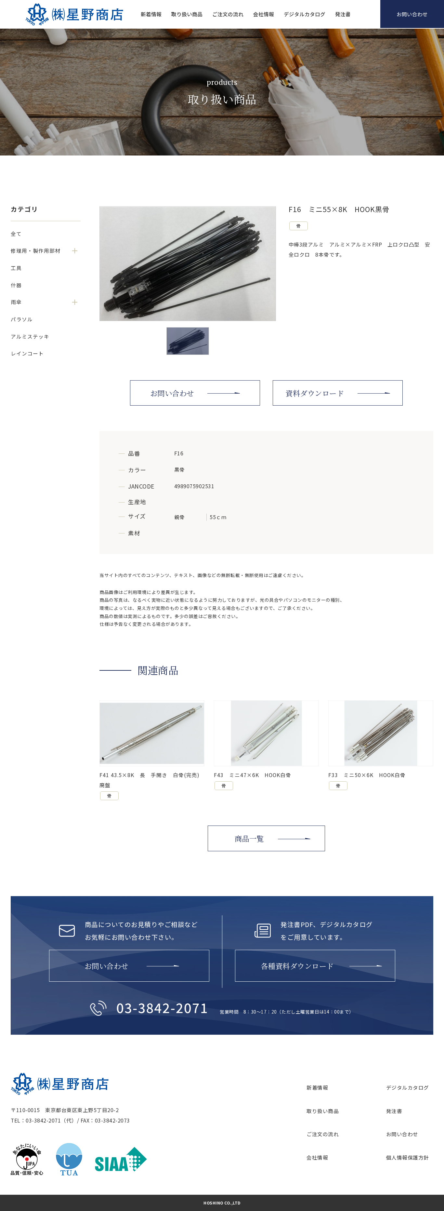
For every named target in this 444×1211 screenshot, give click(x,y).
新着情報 (151, 14)
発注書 (343, 14)
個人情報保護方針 (407, 1157)
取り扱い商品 (186, 14)
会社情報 (263, 14)
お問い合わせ (402, 1133)
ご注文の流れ (227, 14)
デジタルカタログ (304, 14)
